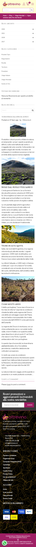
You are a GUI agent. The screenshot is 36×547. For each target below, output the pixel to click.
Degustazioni (6, 59)
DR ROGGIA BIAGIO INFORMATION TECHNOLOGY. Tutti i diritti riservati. (18, 543)
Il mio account (7, 492)
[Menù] (32, 4)
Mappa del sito (8, 480)
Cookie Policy (7, 471)
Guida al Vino (6, 84)
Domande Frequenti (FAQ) (12, 462)
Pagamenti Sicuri (8, 458)
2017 (3, 42)
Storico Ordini (7, 498)
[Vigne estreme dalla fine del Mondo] (18, 130)
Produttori (5, 71)
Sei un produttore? (9, 477)
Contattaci (6, 465)
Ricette (4, 63)
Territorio (4, 67)
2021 (3, 33)
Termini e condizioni (9, 455)
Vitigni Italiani (6, 75)
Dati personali (8, 495)
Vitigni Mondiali (6, 80)
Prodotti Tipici (6, 55)
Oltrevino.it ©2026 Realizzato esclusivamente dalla (18, 537)
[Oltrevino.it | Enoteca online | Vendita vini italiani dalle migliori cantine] (12, 4)
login (9, 384)
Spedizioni (6, 468)
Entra (5, 489)
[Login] (24, 4)
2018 (3, 37)
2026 (3, 29)
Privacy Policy (8, 474)
